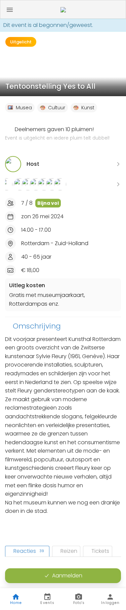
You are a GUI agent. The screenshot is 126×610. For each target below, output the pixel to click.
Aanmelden (67, 575)
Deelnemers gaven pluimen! (57, 133)
